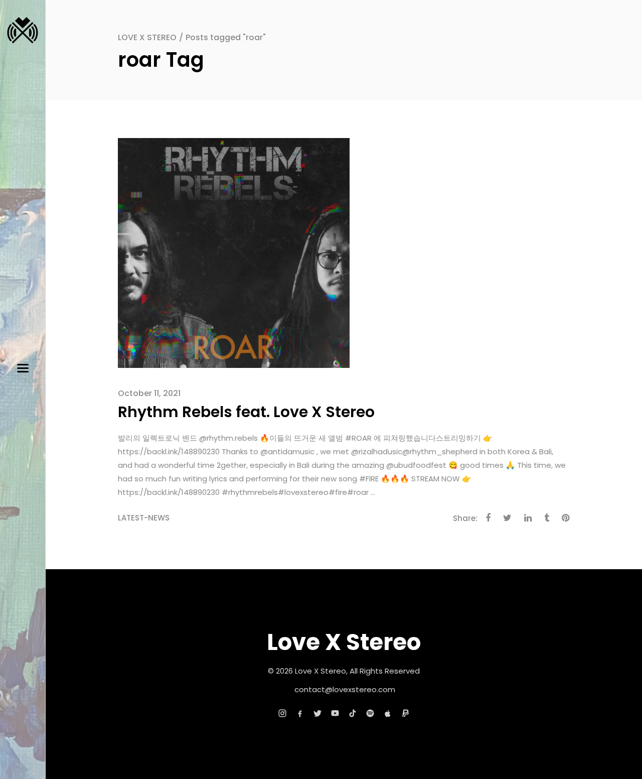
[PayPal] (405, 713)
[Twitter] (317, 713)
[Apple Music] (387, 713)
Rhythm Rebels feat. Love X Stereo (246, 412)
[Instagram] (282, 713)
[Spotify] (370, 713)
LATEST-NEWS (144, 517)
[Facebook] (299, 713)
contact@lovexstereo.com (344, 689)
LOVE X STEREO (147, 37)
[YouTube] (335, 713)
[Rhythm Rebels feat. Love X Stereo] (234, 252)
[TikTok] (352, 713)
